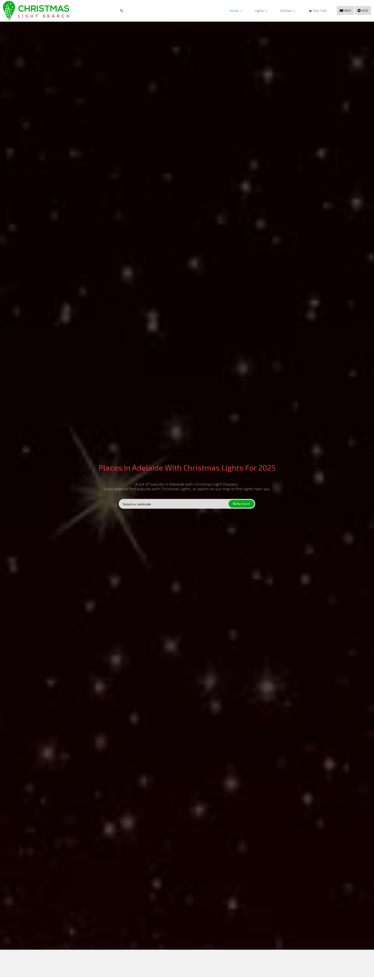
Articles (286, 10)
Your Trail (319, 10)
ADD (365, 10)
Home (233, 10)
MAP (347, 10)
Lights (259, 10)
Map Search (243, 503)
